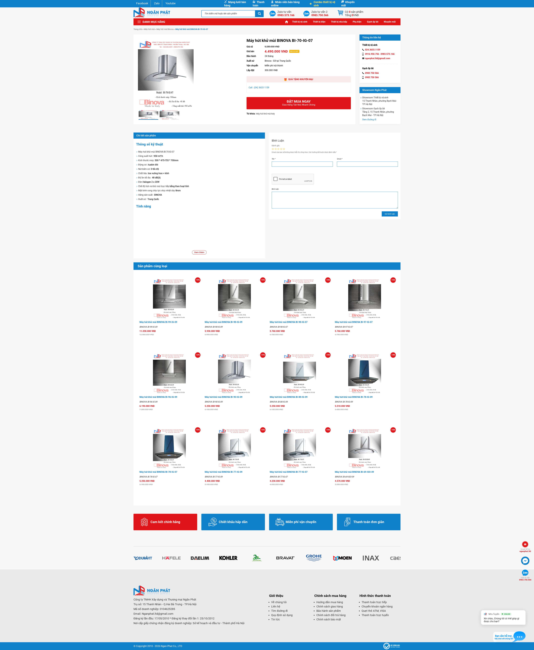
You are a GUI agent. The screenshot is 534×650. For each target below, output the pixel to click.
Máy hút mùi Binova (165, 29)
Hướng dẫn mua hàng (329, 602)
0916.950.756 (372, 54)
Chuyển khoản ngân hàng (377, 606)
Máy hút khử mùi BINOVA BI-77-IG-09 (223, 472)
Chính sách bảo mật (328, 619)
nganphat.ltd (525, 550)
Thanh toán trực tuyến (375, 615)
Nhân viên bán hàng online (285, 3)
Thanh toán (258, 3)
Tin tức (275, 619)
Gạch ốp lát (372, 21)
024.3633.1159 (372, 49)
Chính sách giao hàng (329, 606)
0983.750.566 (525, 579)
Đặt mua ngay (298, 103)
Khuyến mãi (348, 3)
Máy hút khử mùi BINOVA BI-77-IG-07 (288, 472)
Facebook (142, 3)
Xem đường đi (369, 119)
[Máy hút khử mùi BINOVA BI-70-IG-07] (148, 115)
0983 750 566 (372, 73)
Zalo (157, 3)
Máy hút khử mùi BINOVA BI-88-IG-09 (288, 397)
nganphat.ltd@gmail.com (377, 58)
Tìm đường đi (279, 610)
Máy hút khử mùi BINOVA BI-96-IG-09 (158, 397)
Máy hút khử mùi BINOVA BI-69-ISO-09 (354, 472)
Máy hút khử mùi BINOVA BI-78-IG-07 (158, 472)
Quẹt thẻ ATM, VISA (374, 610)
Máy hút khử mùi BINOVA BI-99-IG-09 (158, 322)
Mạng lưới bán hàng (235, 3)
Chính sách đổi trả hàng (331, 615)
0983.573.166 (388, 54)
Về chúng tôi (279, 602)
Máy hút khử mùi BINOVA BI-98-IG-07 (288, 322)
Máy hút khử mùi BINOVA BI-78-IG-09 (354, 397)
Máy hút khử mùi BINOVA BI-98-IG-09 (223, 322)
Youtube (170, 3)
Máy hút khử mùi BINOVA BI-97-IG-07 (354, 322)
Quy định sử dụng (282, 615)
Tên (273, 159)
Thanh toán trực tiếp (374, 602)
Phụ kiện (357, 21)
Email (339, 159)
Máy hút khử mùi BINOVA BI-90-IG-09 (223, 397)
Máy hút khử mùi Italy (265, 114)
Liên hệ (275, 606)
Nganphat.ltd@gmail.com (157, 613)
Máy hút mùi (149, 29)
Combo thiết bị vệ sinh (324, 3)
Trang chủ (286, 21)
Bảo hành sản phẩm (328, 610)
